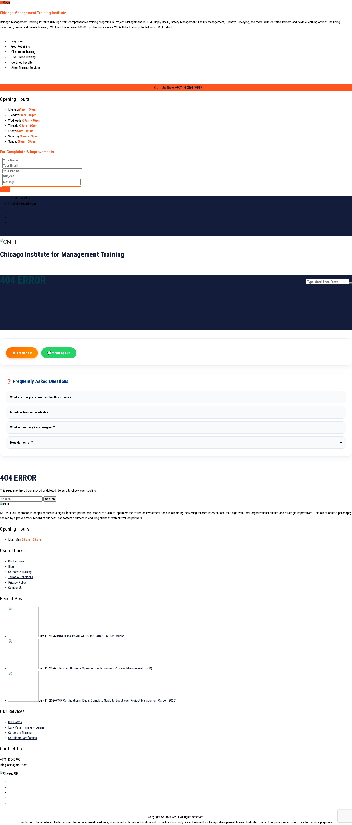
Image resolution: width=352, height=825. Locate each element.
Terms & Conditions (20, 577)
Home (127, 281)
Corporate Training (260, 281)
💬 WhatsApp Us (58, 353)
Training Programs (182, 281)
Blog (11, 567)
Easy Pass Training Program (26, 727)
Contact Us (291, 281)
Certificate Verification (22, 738)
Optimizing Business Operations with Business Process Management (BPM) (104, 668)
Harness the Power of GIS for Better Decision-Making (90, 636)
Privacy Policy (17, 582)
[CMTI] (176, 242)
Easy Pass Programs (221, 281)
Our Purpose (150, 281)
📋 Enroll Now (22, 353)
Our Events (15, 722)
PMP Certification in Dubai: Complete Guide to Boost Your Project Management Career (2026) (116, 700)
